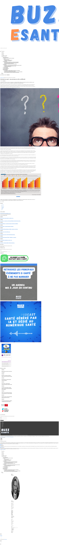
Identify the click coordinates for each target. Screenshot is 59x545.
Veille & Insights (5, 61)
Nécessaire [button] (1, 444)
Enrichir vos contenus (5, 67)
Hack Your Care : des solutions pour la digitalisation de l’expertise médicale (13, 71)
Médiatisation (4, 64)
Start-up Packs (4, 456)
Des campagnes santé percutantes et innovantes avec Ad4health (12, 70)
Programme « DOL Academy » (8, 60)
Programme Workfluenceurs (7, 66)
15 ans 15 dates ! (5, 55)
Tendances (3, 53)
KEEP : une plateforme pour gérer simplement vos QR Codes (11, 72)
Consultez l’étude (18, 196)
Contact (2, 73)
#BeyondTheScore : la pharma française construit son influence (9, 223)
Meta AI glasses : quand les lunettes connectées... (7, 226)
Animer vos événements (6, 68)
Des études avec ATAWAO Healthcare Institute (9, 470)
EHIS (2, 213)
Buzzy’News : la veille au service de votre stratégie (9, 463)
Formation (4, 58)
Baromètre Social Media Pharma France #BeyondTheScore (11, 62)
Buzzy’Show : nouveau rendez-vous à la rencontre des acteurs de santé (12, 65)
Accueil (1, 77)
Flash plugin (5, 539)
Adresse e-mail (2, 251)
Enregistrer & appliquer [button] (2, 449)
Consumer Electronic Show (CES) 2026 (9, 63)
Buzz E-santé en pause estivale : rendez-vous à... (7, 218)
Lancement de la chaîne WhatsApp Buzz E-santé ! (9, 465)
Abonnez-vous (13, 529)
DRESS (1, 213)
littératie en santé (9, 213)
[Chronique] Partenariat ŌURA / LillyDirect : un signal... (8, 237)
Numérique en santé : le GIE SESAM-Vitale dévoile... (7, 234)
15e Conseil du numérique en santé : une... (6, 240)
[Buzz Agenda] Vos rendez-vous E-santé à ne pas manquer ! (10, 461)
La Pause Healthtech (5, 69)
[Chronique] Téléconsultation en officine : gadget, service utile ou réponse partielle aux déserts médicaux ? (7, 388)
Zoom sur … (3, 52)
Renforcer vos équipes (5, 57)
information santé (5, 213)
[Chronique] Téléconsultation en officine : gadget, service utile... (9, 229)
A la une (3, 77)
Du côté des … (3, 51)
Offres (2, 56)
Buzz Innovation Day (6, 59)
